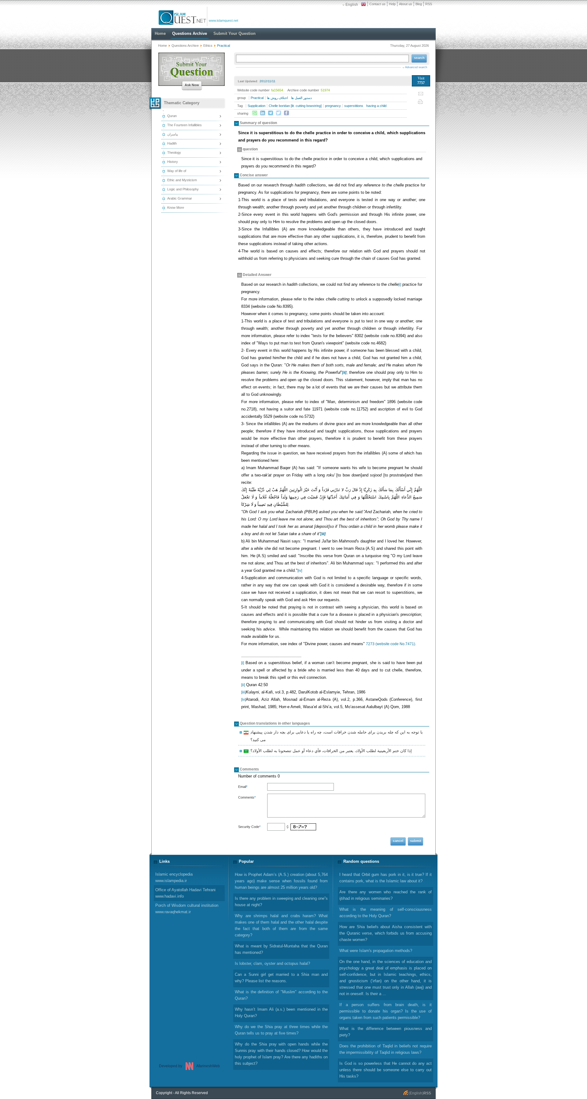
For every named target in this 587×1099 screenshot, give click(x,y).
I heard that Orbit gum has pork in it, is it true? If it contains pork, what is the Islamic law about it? (385, 877)
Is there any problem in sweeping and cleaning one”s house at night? (281, 901)
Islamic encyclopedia (174, 877)
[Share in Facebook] (286, 113)
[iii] (243, 692)
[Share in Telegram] (270, 113)
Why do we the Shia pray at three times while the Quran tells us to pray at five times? (281, 1029)
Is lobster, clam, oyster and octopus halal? (272, 963)
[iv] (299, 570)
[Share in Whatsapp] (254, 113)
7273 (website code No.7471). (391, 644)
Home (162, 45)
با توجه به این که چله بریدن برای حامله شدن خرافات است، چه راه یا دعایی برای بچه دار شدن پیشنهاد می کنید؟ (336, 736)
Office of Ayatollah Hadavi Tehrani (185, 893)
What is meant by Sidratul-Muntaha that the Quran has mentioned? (281, 949)
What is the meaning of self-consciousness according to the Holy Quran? (385, 912)
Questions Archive (185, 45)
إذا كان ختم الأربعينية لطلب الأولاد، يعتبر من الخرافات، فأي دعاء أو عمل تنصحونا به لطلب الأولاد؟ (330, 751)
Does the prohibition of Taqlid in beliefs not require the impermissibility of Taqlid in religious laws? (385, 1049)
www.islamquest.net (223, 20)
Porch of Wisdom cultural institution (186, 908)
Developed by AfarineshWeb (189, 1066)
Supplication (256, 106)
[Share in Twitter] (278, 113)
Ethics (207, 45)
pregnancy (333, 106)
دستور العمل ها (301, 98)
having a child (376, 106)
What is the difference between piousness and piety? (385, 1031)
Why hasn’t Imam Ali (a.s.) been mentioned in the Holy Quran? (281, 1012)
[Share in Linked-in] (262, 113)
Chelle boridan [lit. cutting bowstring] (295, 106)
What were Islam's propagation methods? (375, 950)
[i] (399, 284)
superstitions (353, 106)
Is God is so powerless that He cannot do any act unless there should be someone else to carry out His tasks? (385, 1070)
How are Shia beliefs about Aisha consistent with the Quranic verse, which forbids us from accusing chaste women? (385, 933)
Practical (257, 98)
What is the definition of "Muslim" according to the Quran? (281, 995)
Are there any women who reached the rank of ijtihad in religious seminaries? (385, 895)
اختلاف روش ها (277, 98)
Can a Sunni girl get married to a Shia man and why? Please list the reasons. (281, 977)
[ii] (243, 685)
